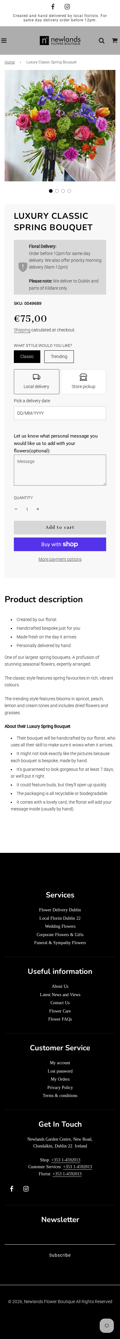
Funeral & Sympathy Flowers (60, 942)
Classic (27, 356)
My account (60, 1062)
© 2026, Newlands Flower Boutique (41, 1301)
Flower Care (60, 1011)
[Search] (101, 40)
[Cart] (114, 40)
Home (10, 62)
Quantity (23, 497)
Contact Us (60, 1002)
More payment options (60, 559)
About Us (60, 986)
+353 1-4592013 (65, 1160)
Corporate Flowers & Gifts (60, 934)
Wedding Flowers (60, 926)
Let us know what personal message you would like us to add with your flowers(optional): (56, 443)
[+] (38, 509)
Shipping (22, 329)
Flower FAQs (60, 1019)
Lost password (60, 1071)
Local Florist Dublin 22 (60, 918)
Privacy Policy (60, 1087)
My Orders (60, 1079)
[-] (16, 509)
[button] (51, 191)
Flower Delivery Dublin (60, 910)
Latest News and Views (60, 994)
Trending (59, 356)
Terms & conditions (60, 1095)
